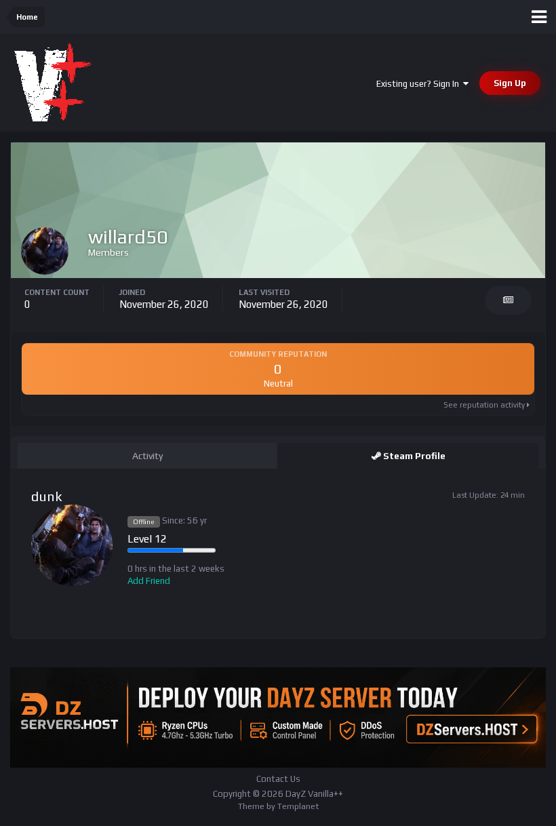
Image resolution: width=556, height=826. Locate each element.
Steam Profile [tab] (413, 455)
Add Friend (148, 581)
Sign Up (510, 83)
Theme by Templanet (278, 806)
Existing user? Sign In (419, 84)
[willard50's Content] (508, 300)
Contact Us (278, 779)
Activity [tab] (147, 455)
